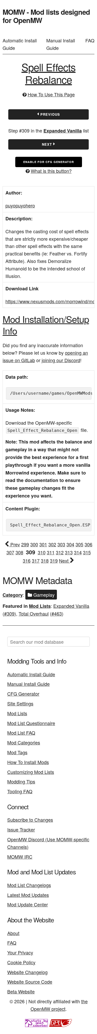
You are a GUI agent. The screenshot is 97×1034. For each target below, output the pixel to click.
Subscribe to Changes (30, 819)
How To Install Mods (28, 762)
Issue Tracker (21, 829)
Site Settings (20, 703)
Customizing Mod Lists (30, 771)
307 (10, 552)
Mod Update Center (27, 904)
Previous (49, 114)
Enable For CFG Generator (48, 162)
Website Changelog (27, 972)
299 (25, 544)
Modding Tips (21, 781)
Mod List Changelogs (29, 885)
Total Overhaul (34, 613)
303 (61, 544)
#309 (9, 613)
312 (60, 552)
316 (27, 560)
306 (88, 544)
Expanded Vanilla (62, 130)
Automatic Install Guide (20, 44)
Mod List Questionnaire (31, 723)
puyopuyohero (20, 205)
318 (45, 560)
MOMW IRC (19, 856)
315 (87, 552)
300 (34, 544)
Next (47, 144)
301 (43, 544)
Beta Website (21, 991)
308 (19, 552)
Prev (14, 544)
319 (54, 560)
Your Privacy (20, 952)
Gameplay (43, 594)
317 (36, 560)
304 (70, 544)
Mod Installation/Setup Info (46, 324)
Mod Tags (17, 752)
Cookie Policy (21, 962)
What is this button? (51, 170)
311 (51, 552)
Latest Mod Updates (28, 894)
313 (69, 552)
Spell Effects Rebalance (48, 73)
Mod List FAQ (21, 732)
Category (13, 595)
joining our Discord (61, 360)
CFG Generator (23, 693)
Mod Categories (23, 742)
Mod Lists (40, 606)
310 (42, 552)
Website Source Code (29, 981)
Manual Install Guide (60, 44)
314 (78, 552)
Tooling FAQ (19, 791)
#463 (56, 613)
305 (79, 544)
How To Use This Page (51, 94)
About (13, 933)
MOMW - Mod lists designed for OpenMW (46, 16)
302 (52, 544)
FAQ (89, 40)
